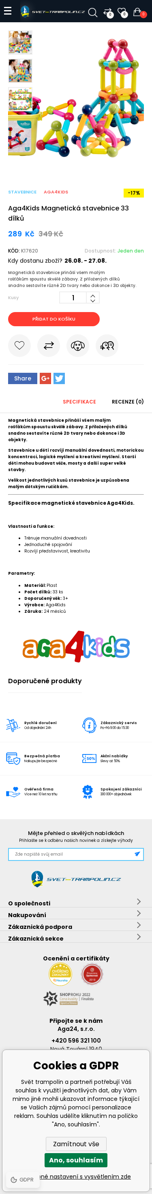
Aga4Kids (56, 192)
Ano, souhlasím (76, 1160)
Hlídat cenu (77, 347)
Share (22, 378)
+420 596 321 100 (76, 1041)
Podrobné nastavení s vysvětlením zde (76, 1177)
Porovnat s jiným (48, 347)
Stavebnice (22, 192)
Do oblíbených (19, 347)
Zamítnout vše (76, 1144)
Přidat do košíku (53, 319)
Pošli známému (107, 347)
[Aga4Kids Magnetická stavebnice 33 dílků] (76, 164)
